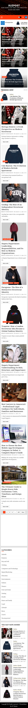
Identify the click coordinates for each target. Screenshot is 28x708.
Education (5, 576)
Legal (3, 604)
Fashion (4, 34)
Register (26, 17)
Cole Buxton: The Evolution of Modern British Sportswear (14, 81)
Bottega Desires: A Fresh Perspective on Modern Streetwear (12, 39)
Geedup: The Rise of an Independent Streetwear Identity (12, 207)
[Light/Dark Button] (19, 17)
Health (4, 597)
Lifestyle (11, 239)
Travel (3, 614)
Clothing (5, 200)
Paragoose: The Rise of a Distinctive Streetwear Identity (12, 289)
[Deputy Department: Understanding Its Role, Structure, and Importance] (14, 353)
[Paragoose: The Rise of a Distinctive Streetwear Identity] (14, 275)
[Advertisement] (14, 530)
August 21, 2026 (20, 44)
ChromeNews (23, 704)
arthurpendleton (7, 498)
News (3, 611)
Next (23, 512)
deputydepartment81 (8, 44)
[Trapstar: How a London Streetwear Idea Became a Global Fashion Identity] (14, 314)
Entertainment (6, 579)
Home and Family (7, 600)
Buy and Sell (5, 561)
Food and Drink (6, 590)
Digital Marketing (7, 572)
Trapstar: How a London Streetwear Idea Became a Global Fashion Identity (13, 328)
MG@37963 (5, 413)
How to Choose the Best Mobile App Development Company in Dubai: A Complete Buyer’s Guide (13, 449)
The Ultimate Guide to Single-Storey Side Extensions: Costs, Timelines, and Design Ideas (11, 492)
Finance (4, 586)
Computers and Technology (10, 568)
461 (19, 512)
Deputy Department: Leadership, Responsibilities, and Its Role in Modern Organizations (12, 248)
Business (5, 399)
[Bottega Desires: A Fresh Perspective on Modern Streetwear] (14, 115)
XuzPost (14, 5)
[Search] (23, 17)
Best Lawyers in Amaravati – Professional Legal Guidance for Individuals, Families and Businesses (14, 407)
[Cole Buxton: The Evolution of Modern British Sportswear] (5, 97)
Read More (5, 142)
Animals (4, 554)
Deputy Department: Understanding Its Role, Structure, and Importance (13, 367)
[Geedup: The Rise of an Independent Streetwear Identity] (14, 193)
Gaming (4, 593)
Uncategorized (6, 482)
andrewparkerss (7, 455)
